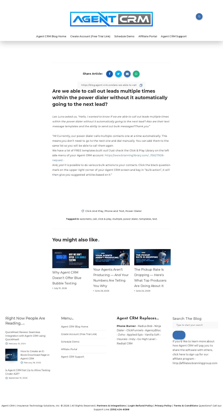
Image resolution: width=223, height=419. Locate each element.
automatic (86, 219)
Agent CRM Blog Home (51, 36)
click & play (104, 219)
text (154, 219)
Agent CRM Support (174, 36)
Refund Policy (144, 405)
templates (145, 219)
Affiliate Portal (148, 36)
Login (131, 405)
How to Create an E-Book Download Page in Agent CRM (34, 355)
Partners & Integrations (111, 405)
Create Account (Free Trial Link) (90, 36)
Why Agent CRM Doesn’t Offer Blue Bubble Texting (66, 278)
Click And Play (94, 211)
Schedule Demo (124, 36)
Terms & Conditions (186, 405)
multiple (117, 219)
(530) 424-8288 (119, 409)
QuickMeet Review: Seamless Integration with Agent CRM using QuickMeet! (25, 336)
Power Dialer (133, 211)
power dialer (130, 219)
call (95, 219)
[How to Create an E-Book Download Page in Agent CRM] (11, 355)
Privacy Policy (163, 405)
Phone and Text (114, 211)
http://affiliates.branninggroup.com (195, 363)
